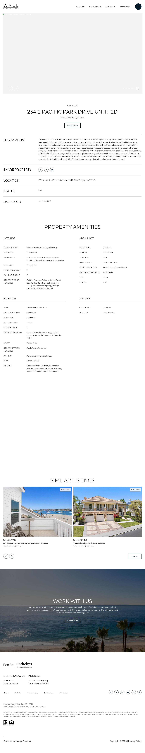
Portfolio (80, 7)
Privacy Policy (134, 741)
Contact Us (64, 693)
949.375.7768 (125, 7)
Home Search (95, 7)
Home (6, 693)
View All (135, 556)
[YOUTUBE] (128, 692)
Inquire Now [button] (72, 125)
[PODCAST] (139, 692)
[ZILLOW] (134, 692)
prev (10, 88)
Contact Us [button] (72, 620)
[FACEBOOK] (111, 692)
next (16, 88)
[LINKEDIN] (122, 692)
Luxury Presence (23, 741)
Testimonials (48, 693)
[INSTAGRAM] (116, 692)
